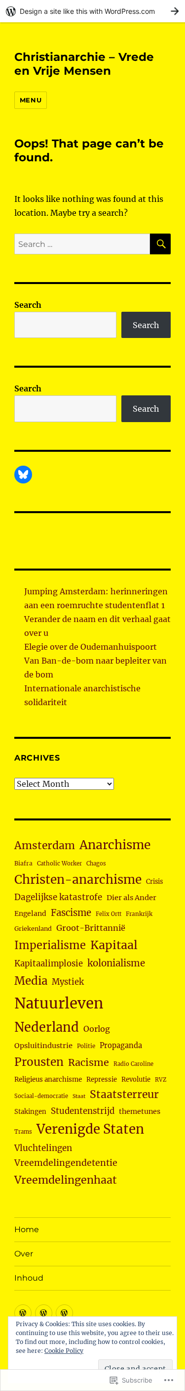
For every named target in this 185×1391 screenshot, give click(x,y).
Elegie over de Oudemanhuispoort (90, 647)
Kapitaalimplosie (48, 964)
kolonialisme (116, 963)
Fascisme (71, 912)
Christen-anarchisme (78, 879)
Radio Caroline (133, 1063)
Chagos (96, 863)
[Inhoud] (64, 1313)
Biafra (23, 863)
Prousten (39, 1062)
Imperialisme (50, 945)
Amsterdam (44, 845)
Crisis (154, 881)
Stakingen (30, 1111)
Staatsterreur (124, 1094)
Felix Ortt (108, 914)
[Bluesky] (23, 474)
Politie (86, 1046)
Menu (30, 100)
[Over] (43, 1313)
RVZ (160, 1079)
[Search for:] (82, 244)
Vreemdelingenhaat (65, 1180)
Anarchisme (114, 845)
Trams (23, 1131)
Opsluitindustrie (43, 1045)
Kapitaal (114, 945)
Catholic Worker (59, 863)
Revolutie (135, 1079)
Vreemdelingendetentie (65, 1162)
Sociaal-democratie (41, 1096)
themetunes (139, 1111)
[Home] (23, 1313)
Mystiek (68, 982)
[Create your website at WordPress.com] (92, 11)
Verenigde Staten (90, 1129)
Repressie (101, 1079)
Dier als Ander (131, 897)
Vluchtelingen (43, 1148)
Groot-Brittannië (90, 928)
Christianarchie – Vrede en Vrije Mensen (84, 64)
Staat (79, 1096)
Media (30, 981)
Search (27, 305)
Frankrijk (139, 914)
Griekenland (33, 928)
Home (26, 1229)
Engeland (30, 913)
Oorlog (96, 1029)
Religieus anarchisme (48, 1079)
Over (23, 1253)
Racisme (88, 1062)
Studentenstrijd (82, 1111)
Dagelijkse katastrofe (58, 897)
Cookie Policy (63, 1350)
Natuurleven (58, 1003)
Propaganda (121, 1045)
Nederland (46, 1027)
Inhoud (28, 1278)
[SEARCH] (160, 244)
